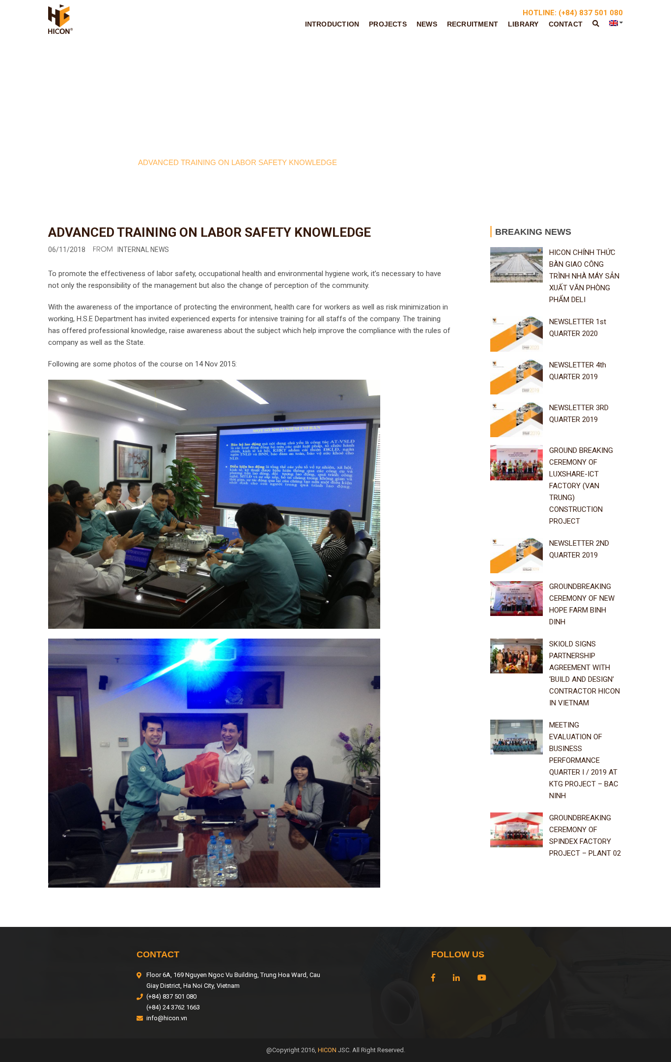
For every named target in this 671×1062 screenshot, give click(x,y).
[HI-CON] (60, 19)
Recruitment (472, 24)
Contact (566, 24)
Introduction (332, 24)
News (427, 24)
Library (523, 24)
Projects (388, 24)
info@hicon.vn (166, 1018)
